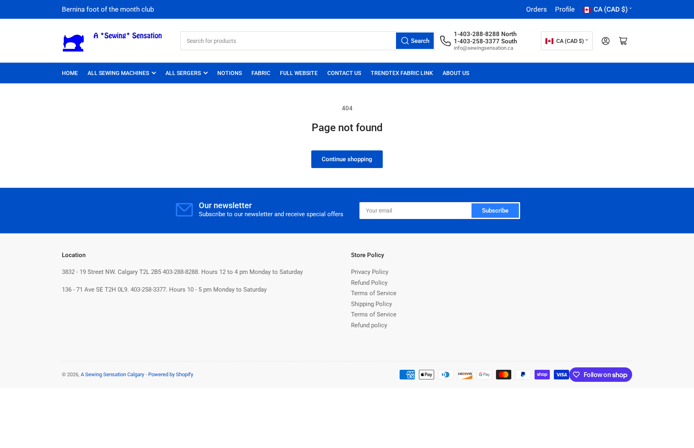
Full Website (299, 73)
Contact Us (344, 73)
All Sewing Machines (118, 73)
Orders (536, 9)
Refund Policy (369, 282)
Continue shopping (347, 159)
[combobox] (307, 40)
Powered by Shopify (170, 374)
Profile (565, 9)
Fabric (260, 73)
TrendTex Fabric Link (402, 73)
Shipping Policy (371, 304)
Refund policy (369, 325)
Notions (229, 73)
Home (70, 73)
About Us (456, 73)
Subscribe (495, 210)
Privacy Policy (369, 272)
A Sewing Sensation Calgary (112, 374)
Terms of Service (373, 293)
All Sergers (183, 73)
